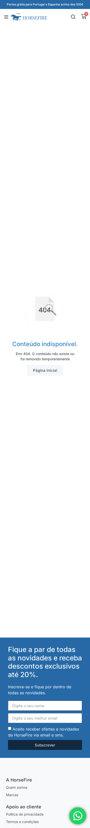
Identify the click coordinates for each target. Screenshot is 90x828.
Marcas (12, 795)
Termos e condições (22, 822)
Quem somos (16, 787)
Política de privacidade (25, 814)
